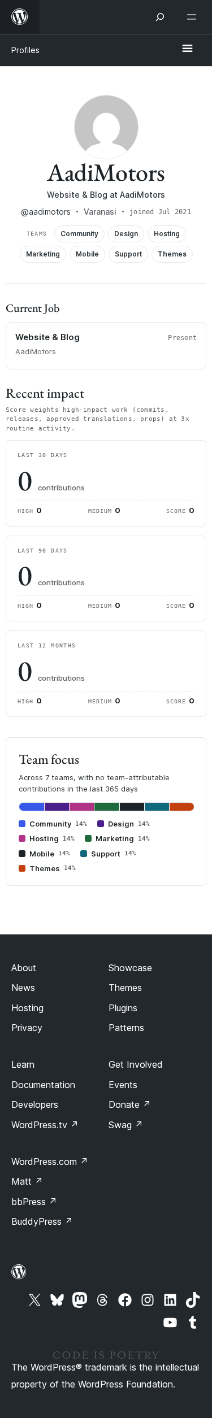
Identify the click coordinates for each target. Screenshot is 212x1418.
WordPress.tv (45, 1124)
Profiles (25, 50)
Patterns (126, 1027)
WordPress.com (49, 1161)
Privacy (26, 1027)
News (23, 987)
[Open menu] (194, 17)
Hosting (27, 1008)
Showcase (130, 967)
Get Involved (136, 1064)
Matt (27, 1181)
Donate (130, 1104)
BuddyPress (42, 1221)
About (23, 967)
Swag (126, 1124)
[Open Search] (160, 17)
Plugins (123, 1008)
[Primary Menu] (187, 49)
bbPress (34, 1201)
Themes (125, 987)
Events (123, 1084)
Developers (34, 1104)
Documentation (43, 1084)
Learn (22, 1064)
